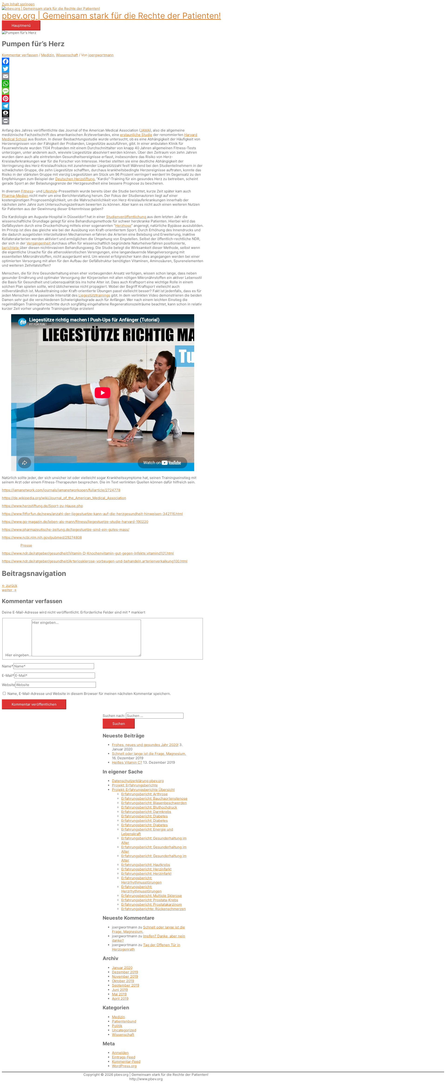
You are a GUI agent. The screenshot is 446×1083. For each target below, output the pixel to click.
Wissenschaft (67, 55)
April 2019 (120, 998)
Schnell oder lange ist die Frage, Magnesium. (149, 753)
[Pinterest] (102, 98)
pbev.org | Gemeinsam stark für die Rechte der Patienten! (111, 15)
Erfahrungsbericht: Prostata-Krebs (149, 900)
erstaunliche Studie (136, 134)
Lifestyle (50, 191)
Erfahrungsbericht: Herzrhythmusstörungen (141, 880)
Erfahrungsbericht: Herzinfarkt (146, 869)
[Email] (102, 76)
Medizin (47, 55)
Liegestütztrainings (94, 295)
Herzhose (123, 225)
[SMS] (102, 91)
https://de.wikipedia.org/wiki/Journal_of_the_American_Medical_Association (64, 498)
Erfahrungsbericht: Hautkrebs (145, 864)
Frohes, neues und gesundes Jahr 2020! (145, 745)
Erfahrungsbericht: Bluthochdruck (149, 807)
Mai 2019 (119, 994)
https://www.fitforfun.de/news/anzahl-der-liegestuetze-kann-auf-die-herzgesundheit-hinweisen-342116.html (92, 514)
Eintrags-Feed (123, 1057)
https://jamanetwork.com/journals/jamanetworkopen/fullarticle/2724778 (61, 490)
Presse (26, 545)
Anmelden (120, 1052)
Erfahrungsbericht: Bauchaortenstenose (154, 798)
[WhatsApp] (102, 83)
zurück (9, 585)
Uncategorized (124, 1030)
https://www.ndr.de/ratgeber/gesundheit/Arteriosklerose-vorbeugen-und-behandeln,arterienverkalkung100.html (94, 561)
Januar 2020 (122, 967)
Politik (117, 1026)
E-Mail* (8, 675)
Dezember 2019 (125, 972)
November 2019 (125, 976)
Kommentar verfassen (20, 55)
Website (8, 685)
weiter (9, 590)
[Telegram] (102, 106)
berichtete (11, 247)
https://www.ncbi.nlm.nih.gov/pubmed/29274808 (42, 537)
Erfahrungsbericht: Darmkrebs (146, 811)
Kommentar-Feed (126, 1061)
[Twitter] (102, 69)
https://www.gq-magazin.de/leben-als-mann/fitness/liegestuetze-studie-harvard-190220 (75, 521)
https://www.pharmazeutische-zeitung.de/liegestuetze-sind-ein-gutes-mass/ (65, 529)
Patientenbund (124, 1021)
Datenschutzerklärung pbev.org (138, 781)
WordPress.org (124, 1066)
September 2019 (125, 985)
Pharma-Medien (15, 195)
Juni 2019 (120, 989)
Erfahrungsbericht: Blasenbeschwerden (154, 803)
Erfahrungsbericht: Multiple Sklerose (151, 895)
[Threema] (102, 113)
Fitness (27, 191)
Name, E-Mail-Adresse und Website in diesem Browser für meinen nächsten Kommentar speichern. (89, 693)
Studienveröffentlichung (126, 217)
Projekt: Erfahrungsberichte (135, 785)
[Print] (102, 121)
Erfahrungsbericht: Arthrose (144, 794)
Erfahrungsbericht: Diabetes (144, 816)
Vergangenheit (39, 243)
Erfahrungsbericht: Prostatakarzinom (151, 904)
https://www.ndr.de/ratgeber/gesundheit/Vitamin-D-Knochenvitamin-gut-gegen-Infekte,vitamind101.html (88, 553)
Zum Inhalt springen (18, 4)
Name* (7, 666)
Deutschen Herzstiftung (75, 179)
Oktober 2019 (123, 981)
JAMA (145, 130)
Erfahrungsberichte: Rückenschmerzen (153, 909)
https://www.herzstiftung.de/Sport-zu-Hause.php (42, 506)
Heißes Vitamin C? (127, 762)
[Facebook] (102, 61)
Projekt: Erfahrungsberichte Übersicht (143, 789)
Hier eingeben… (18, 655)
